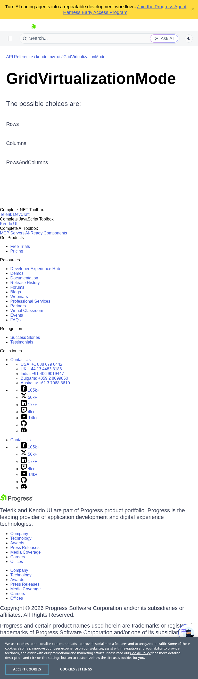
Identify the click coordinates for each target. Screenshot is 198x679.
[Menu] (9, 38)
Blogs (15, 292)
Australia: (45, 383)
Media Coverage (25, 552)
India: (42, 373)
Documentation (24, 278)
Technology (20, 538)
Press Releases (24, 547)
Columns (16, 143)
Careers (17, 557)
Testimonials (21, 342)
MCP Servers (12, 233)
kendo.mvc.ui (48, 57)
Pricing (16, 251)
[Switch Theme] (189, 38)
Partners (18, 306)
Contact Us (20, 359)
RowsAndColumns (27, 162)
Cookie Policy (140, 653)
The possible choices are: (43, 104)
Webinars (19, 296)
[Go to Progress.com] (17, 500)
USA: (41, 364)
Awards (17, 543)
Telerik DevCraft (14, 214)
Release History (25, 282)
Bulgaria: (44, 378)
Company (19, 533)
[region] (99, 658)
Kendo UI (8, 224)
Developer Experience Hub (35, 268)
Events (16, 315)
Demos (16, 273)
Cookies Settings (76, 669)
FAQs (15, 320)
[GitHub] (24, 425)
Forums (17, 287)
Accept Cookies (27, 669)
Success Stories (25, 337)
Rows (12, 124)
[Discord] (24, 431)
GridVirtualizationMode (84, 57)
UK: (41, 369)
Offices (16, 561)
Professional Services (30, 301)
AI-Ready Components (46, 233)
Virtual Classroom (26, 310)
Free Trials (20, 246)
